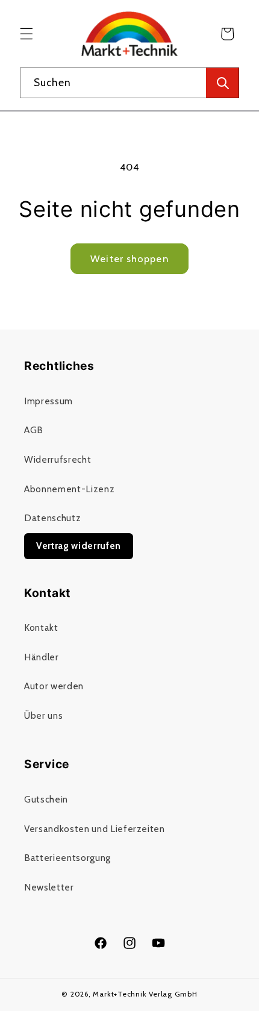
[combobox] (129, 83)
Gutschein (46, 799)
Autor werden (54, 686)
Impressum (48, 401)
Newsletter (49, 887)
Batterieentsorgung (67, 857)
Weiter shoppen (129, 258)
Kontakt (41, 627)
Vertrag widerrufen (78, 545)
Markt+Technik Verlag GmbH (145, 993)
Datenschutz (52, 518)
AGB (33, 430)
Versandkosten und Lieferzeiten (94, 828)
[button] (26, 33)
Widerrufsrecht (57, 459)
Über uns (43, 715)
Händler (41, 657)
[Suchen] (222, 83)
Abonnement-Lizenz (69, 489)
